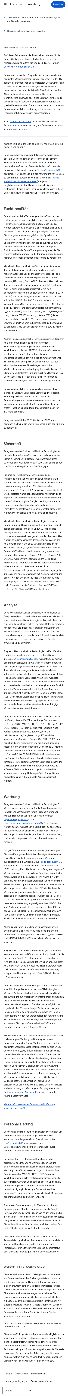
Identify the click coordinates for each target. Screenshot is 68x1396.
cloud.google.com (49, 862)
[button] (5, 4)
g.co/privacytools (49, 170)
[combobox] (18, 1390)
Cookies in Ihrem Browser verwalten (26, 31)
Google (8, 1373)
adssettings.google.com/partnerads (22, 823)
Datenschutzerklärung (21, 121)
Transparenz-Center (41, 1381)
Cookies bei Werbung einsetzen (19, 66)
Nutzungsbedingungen (16, 1381)
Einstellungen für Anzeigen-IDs (22, 1092)
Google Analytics (25, 659)
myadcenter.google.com (16, 819)
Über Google (21, 1373)
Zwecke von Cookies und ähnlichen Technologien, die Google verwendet (33, 19)
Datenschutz (38, 1373)
